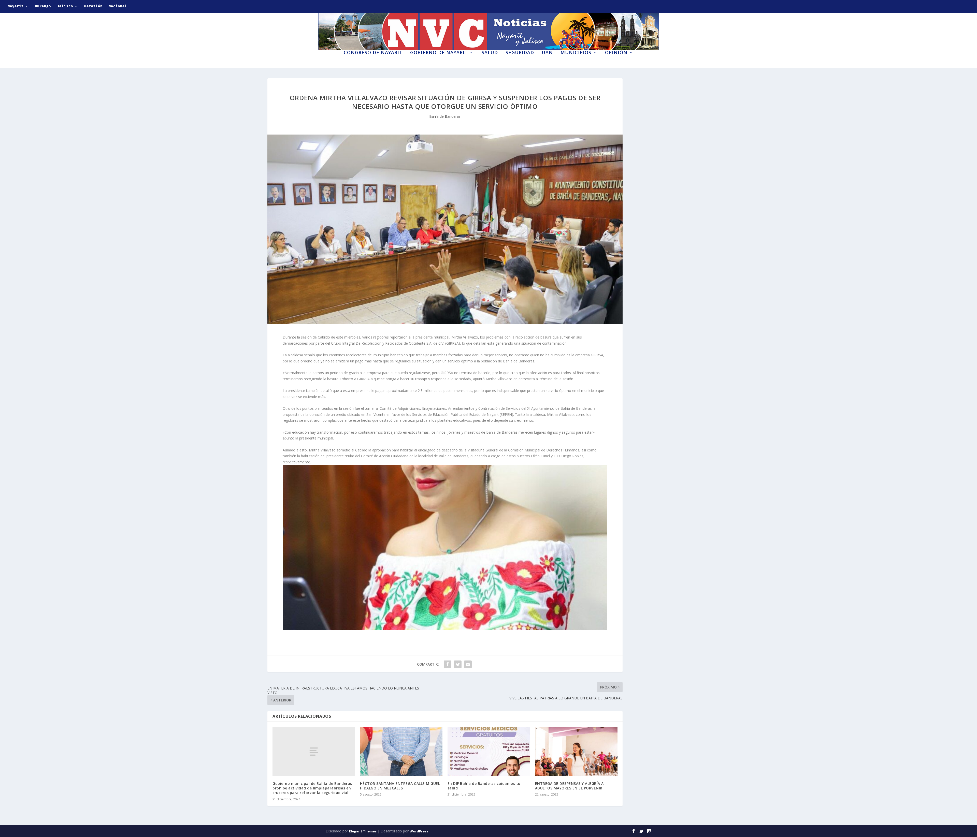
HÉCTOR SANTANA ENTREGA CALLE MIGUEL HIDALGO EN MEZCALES (400, 785)
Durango (43, 6)
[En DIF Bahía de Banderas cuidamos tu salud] (489, 751)
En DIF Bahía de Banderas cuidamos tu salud (484, 785)
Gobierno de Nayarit (439, 52)
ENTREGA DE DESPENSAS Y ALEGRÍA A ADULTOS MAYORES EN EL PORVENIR (569, 785)
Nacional (118, 6)
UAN (547, 52)
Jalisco (65, 6)
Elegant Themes (363, 831)
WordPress (419, 831)
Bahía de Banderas (445, 116)
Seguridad (520, 52)
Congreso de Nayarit (373, 52)
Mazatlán (93, 6)
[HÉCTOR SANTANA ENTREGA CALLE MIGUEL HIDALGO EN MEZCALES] (401, 751)
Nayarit (16, 6)
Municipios (576, 52)
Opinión (616, 52)
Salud (490, 52)
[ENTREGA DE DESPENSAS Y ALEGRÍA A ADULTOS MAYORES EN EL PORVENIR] (576, 751)
